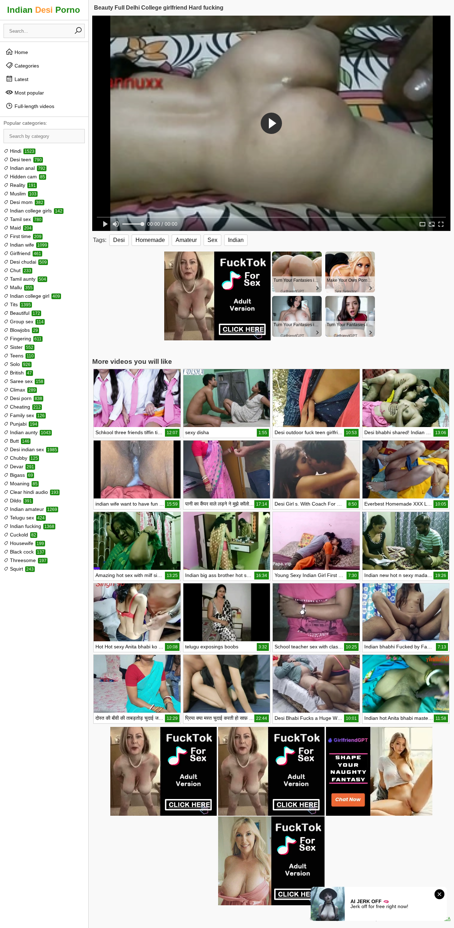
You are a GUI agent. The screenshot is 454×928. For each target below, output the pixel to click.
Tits (20, 304)
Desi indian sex (33, 449)
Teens (21, 355)
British (20, 373)
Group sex (26, 321)
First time (25, 236)
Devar (21, 466)
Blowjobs (23, 330)
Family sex (27, 415)
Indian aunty (30, 432)
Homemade (150, 240)
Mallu (21, 287)
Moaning (23, 483)
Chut (20, 270)
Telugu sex (27, 517)
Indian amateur (33, 509)
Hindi (21, 151)
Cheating (25, 407)
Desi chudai (28, 262)
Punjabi (23, 424)
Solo (20, 364)
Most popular (28, 93)
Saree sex (26, 381)
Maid (20, 228)
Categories (26, 66)
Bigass (21, 475)
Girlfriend (25, 253)
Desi (119, 240)
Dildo (20, 500)
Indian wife (28, 245)
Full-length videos (33, 106)
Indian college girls (35, 211)
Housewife (26, 543)
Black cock (26, 552)
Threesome (27, 560)
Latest (20, 79)
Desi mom (26, 202)
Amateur (186, 240)
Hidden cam (27, 176)
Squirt (21, 569)
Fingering (25, 338)
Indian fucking (31, 526)
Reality (22, 185)
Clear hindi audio (34, 492)
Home (20, 52)
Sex (212, 240)
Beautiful (24, 313)
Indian (236, 240)
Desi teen (25, 159)
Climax (22, 390)
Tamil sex (25, 219)
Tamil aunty (27, 279)
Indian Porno (43, 10)
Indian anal (27, 168)
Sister (21, 347)
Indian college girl (34, 296)
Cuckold (22, 535)
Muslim (23, 193)
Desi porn (25, 398)
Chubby (23, 458)
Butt (19, 441)
